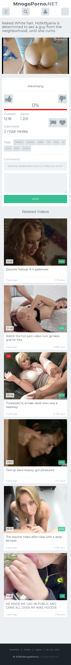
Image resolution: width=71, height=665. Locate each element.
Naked (19, 142)
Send (35, 198)
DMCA (38, 649)
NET (35, 4)
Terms (27, 649)
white (30, 142)
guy (8, 148)
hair (40, 142)
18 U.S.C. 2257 (52, 649)
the (17, 148)
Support (14, 649)
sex (56, 142)
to (48, 142)
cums (26, 148)
